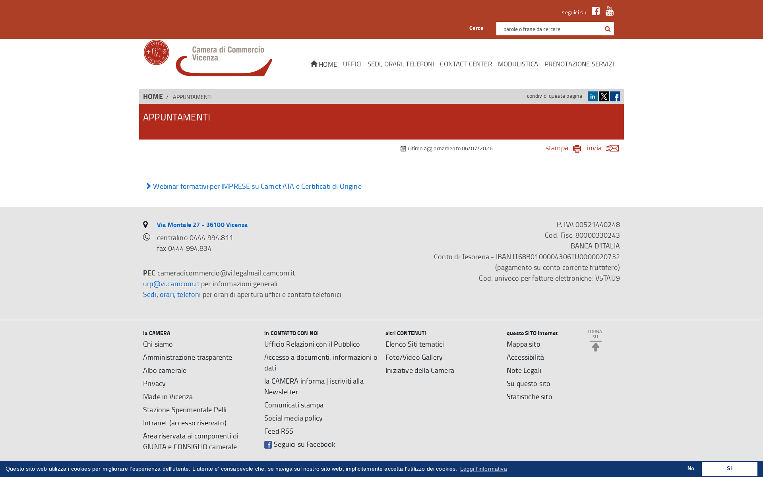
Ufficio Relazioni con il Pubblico (312, 344)
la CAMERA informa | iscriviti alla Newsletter (314, 386)
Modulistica (518, 63)
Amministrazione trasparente (187, 357)
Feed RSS (278, 431)
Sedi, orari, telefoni (401, 63)
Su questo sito (528, 383)
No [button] (690, 468)
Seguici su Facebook (303, 444)
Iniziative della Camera (419, 370)
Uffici (352, 63)
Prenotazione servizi (579, 63)
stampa (557, 147)
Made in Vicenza (168, 396)
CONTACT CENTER (466, 63)
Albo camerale (164, 370)
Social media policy (293, 418)
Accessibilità (525, 357)
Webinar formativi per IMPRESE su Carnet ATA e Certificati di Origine (256, 186)
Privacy (154, 383)
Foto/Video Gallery (414, 357)
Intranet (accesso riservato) (185, 422)
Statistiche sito (529, 396)
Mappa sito (523, 344)
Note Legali (524, 370)
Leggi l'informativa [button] (483, 468)
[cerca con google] (607, 28)
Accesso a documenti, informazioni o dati (321, 362)
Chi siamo (158, 344)
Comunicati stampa (293, 404)
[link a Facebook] (594, 12)
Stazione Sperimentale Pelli (185, 409)
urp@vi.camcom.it (171, 283)
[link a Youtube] (608, 12)
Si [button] (729, 468)
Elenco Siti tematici (414, 344)
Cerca (476, 27)
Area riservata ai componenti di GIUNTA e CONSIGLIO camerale (190, 441)
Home (327, 64)
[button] (608, 28)
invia (594, 147)
